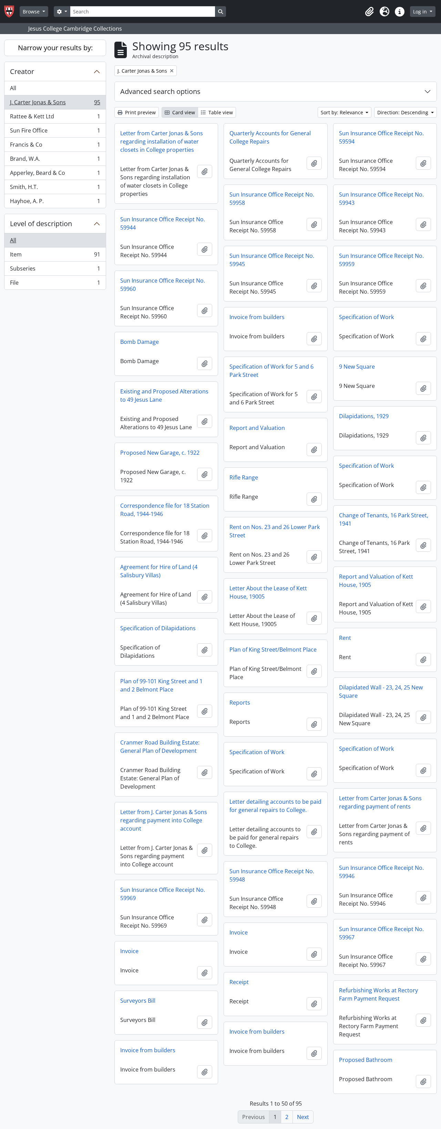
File (55, 284)
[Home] (12, 11)
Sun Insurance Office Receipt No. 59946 (381, 872)
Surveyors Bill (137, 1000)
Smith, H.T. (55, 188)
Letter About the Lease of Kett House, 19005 (268, 592)
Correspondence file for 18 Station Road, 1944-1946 (164, 510)
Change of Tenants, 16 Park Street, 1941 (383, 519)
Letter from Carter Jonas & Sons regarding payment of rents (380, 802)
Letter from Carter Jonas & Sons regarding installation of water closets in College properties (161, 141)
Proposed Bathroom (365, 1060)
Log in (420, 11)
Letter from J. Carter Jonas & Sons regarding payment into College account (163, 820)
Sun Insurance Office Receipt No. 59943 (381, 199)
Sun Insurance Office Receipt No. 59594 (381, 137)
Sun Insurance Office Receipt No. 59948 (271, 875)
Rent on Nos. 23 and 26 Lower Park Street (274, 531)
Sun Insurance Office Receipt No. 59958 (271, 199)
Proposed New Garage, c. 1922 (159, 452)
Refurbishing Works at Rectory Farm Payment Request (378, 994)
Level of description (41, 223)
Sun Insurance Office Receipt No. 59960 (162, 285)
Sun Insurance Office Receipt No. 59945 (271, 260)
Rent (345, 638)
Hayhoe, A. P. (55, 202)
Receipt (239, 982)
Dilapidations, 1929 (364, 416)
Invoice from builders (257, 317)
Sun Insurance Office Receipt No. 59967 (381, 933)
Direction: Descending (403, 112)
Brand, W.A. (55, 160)
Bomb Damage (139, 342)
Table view (220, 112)
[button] (369, 11)
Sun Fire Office (55, 132)
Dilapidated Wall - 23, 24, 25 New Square (381, 691)
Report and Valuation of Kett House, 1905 (376, 581)
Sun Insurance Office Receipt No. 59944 (162, 223)
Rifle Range (243, 477)
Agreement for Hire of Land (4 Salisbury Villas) (158, 571)
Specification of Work (366, 317)
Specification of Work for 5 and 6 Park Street (271, 371)
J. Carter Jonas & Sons (55, 103)
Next (303, 1117)
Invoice (238, 932)
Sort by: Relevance (343, 112)
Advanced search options (160, 91)
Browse (32, 11)
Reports (239, 702)
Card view (183, 112)
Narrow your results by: (55, 47)
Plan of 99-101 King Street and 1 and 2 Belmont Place (161, 685)
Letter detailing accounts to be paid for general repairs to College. (275, 806)
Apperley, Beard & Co (55, 174)
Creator (22, 71)
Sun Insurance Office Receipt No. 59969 (162, 894)
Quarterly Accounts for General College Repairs (270, 137)
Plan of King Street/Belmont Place (273, 649)
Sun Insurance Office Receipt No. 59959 (381, 260)
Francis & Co (55, 146)
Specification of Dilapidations (158, 628)
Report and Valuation (257, 428)
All (13, 88)
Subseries (55, 270)
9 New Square (357, 366)
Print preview (140, 112)
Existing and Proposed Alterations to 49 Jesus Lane (164, 395)
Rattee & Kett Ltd (55, 118)
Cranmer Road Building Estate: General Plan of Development (159, 747)
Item (55, 256)
